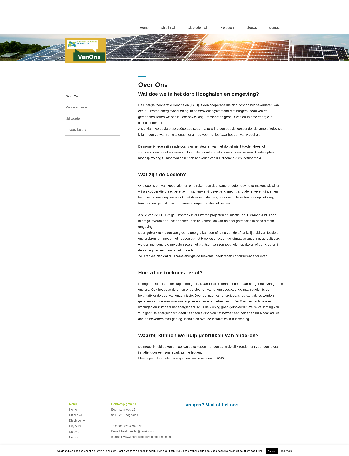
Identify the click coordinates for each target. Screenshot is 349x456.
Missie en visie (76, 107)
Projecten (227, 27)
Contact (274, 27)
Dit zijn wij (168, 27)
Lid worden (73, 118)
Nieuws (251, 27)
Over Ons (72, 96)
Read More (285, 450)
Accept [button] (272, 451)
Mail (210, 404)
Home (144, 27)
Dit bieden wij (198, 27)
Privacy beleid (75, 130)
